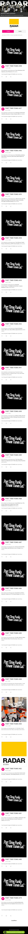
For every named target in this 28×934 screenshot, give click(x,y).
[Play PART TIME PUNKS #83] (2, 724)
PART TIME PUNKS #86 (13, 588)
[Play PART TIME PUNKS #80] (2, 860)
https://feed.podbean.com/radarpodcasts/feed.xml (12, 15)
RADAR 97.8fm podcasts (8, 13)
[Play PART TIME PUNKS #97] (2, 109)
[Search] (24, 2)
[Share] (11, 76)
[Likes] (2, 76)
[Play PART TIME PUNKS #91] (2, 368)
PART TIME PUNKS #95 (13, 194)
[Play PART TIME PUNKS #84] (2, 679)
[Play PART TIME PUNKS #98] (2, 66)
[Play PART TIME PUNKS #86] (2, 589)
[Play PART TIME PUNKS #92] (2, 324)
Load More (14, 920)
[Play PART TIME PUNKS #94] (2, 238)
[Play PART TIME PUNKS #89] (2, 455)
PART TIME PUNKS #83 (13, 724)
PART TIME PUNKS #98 (13, 66)
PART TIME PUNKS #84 (13, 679)
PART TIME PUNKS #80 (13, 859)
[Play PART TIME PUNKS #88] (2, 499)
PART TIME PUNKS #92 (13, 324)
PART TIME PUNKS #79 (13, 898)
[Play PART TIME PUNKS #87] (2, 543)
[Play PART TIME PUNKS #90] (2, 412)
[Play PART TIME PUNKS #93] (2, 281)
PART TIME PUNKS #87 (13, 542)
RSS (20, 31)
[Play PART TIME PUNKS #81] (2, 814)
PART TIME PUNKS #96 (13, 150)
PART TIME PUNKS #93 (13, 280)
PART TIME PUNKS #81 (13, 813)
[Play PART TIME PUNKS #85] (2, 633)
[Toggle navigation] (26, 2)
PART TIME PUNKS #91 (13, 368)
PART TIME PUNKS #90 (13, 411)
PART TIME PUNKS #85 (13, 633)
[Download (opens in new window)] (6, 76)
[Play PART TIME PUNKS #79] (2, 898)
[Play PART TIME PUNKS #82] (2, 769)
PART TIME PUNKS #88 (13, 499)
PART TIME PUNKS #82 (13, 769)
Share (8, 31)
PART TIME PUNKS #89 (13, 455)
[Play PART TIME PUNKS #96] (2, 151)
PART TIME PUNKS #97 (13, 108)
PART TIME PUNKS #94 (13, 238)
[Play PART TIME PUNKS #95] (2, 195)
